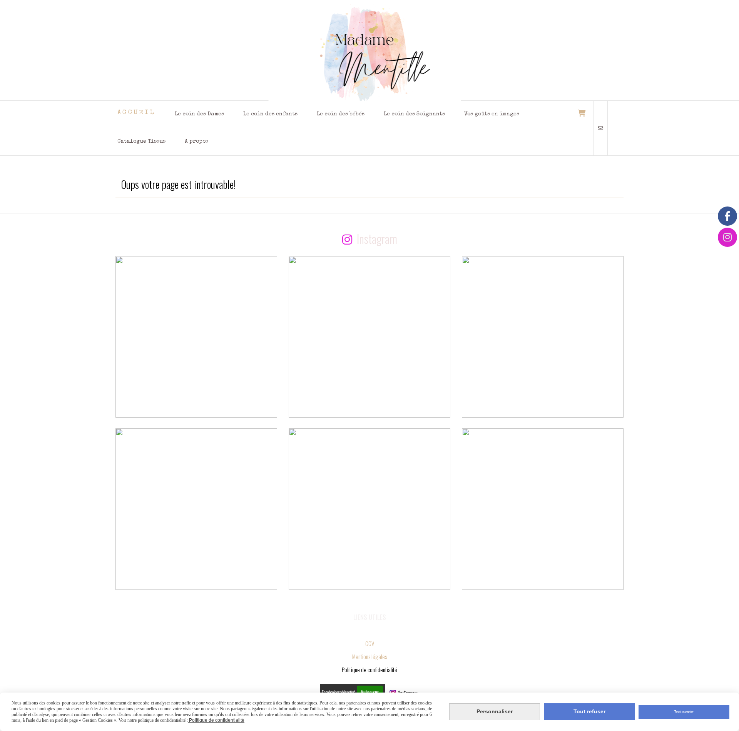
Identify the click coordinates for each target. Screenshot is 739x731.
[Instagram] (727, 237)
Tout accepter (684, 711)
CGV (369, 643)
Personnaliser (495, 711)
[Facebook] (727, 216)
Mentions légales (369, 656)
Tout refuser (589, 711)
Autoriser (370, 692)
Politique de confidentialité (216, 720)
